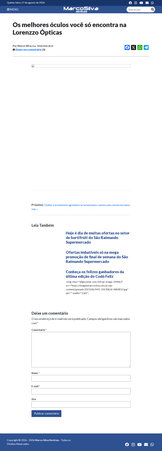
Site (33, 399)
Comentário (39, 329)
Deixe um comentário (29, 49)
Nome (35, 373)
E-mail (35, 386)
